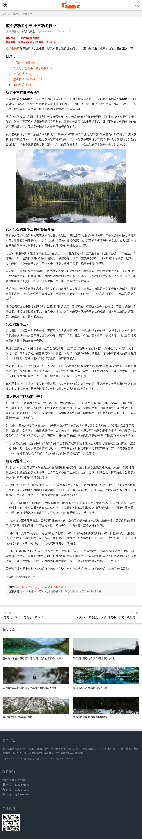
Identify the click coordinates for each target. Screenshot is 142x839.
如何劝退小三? (22, 85)
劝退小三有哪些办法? (26, 63)
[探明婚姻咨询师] (71, 8)
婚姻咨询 (11, 48)
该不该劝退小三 (26, 577)
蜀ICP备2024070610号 (62, 758)
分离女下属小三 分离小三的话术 (23, 617)
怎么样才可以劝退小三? (27, 79)
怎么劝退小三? (22, 74)
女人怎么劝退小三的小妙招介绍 (32, 68)
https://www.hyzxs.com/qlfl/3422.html (44, 587)
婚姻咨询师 (34, 758)
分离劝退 (15, 14)
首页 (4, 14)
